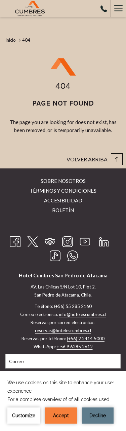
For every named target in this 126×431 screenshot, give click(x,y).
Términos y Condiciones (63, 191)
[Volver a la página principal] (30, 8)
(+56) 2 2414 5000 (85, 338)
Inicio (10, 40)
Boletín (63, 210)
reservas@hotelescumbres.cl (63, 330)
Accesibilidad (63, 200)
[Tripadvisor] (50, 240)
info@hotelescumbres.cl (82, 314)
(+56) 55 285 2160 (73, 306)
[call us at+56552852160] (103, 8)
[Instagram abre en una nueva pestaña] (67, 240)
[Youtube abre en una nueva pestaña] (85, 240)
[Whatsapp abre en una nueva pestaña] (72, 254)
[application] (63, 401)
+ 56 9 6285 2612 (75, 346)
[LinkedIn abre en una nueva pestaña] (104, 240)
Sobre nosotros (63, 181)
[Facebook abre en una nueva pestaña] (15, 240)
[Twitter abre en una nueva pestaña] (32, 240)
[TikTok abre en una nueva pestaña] (55, 254)
